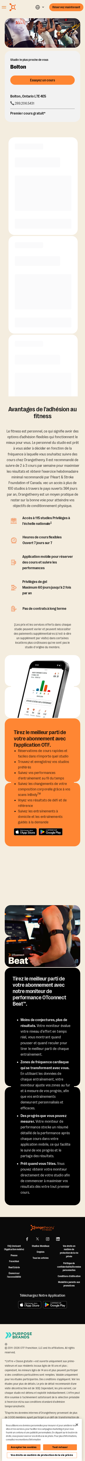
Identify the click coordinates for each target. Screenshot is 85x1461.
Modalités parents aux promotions (69, 1284)
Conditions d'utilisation (69, 1276)
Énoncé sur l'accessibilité (14, 1275)
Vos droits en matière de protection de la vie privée (42, 1455)
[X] (37, 1239)
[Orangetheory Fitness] (42, 1227)
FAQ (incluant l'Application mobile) (14, 1248)
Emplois (41, 1252)
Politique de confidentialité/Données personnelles (69, 1267)
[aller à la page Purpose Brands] (18, 1335)
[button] (39, 7)
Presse (14, 1255)
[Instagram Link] (47, 1239)
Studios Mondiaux (41, 1246)
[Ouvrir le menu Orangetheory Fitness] (4, 7)
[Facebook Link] (27, 1239)
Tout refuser (60, 1447)
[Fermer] (77, 1424)
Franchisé (14, 1261)
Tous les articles (41, 1258)
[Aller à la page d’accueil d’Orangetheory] (18, 7)
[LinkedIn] (58, 1239)
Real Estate (14, 1267)
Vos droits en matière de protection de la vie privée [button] (69, 1251)
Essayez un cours (42, 80)
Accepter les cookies (24, 1447)
